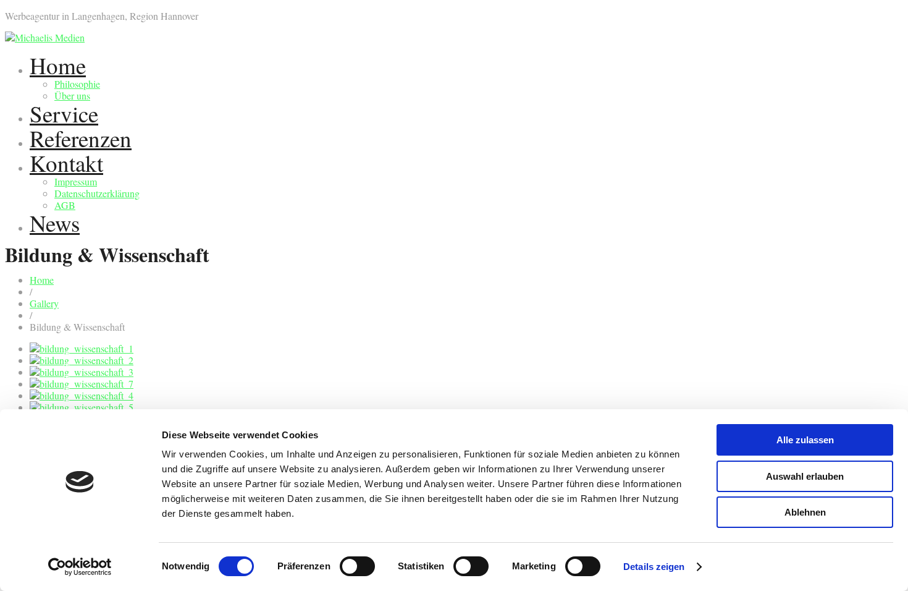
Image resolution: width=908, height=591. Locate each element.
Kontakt (66, 163)
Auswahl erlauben (805, 476)
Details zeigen (653, 566)
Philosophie (77, 83)
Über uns (72, 95)
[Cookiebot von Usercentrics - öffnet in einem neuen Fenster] (80, 567)
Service (64, 113)
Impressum (75, 181)
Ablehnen (805, 512)
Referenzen (81, 138)
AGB (64, 204)
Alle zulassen (805, 440)
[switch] (357, 566)
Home (58, 65)
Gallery (44, 303)
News (55, 223)
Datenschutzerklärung (97, 193)
